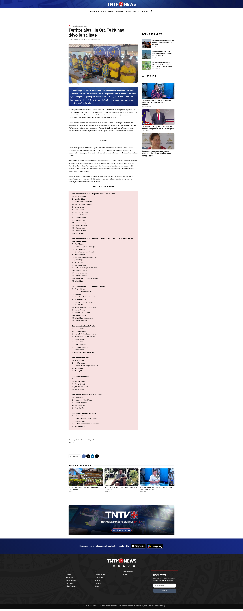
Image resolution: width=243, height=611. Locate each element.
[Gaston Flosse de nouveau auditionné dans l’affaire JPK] (122, 476)
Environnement (146, 123)
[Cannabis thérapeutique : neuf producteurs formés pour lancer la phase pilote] (146, 65)
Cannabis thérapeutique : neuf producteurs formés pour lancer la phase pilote (162, 64)
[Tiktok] (129, 566)
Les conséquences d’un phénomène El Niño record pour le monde (162, 53)
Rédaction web (73, 443)
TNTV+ (124, 574)
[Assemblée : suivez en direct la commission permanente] (86, 476)
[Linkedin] (92, 456)
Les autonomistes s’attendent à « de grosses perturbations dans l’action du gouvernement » (156, 153)
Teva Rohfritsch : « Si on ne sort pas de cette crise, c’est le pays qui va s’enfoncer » (156, 102)
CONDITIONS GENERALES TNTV (130, 606)
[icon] (69, 26)
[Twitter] (119, 566)
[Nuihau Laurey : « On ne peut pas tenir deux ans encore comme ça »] (157, 476)
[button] (151, 11)
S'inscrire (165, 591)
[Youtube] (134, 566)
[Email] (97, 456)
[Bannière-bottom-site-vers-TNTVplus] (121, 535)
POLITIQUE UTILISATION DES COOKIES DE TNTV (151, 606)
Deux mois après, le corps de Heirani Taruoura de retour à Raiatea (163, 42)
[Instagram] (114, 566)
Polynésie (75, 26)
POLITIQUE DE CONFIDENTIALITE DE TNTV (110, 606)
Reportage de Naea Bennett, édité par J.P (81, 440)
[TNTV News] (121, 561)
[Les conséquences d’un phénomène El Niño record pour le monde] (146, 54)
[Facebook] (84, 456)
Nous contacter (127, 572)
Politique (83, 26)
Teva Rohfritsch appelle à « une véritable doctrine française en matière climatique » (158, 128)
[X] (88, 456)
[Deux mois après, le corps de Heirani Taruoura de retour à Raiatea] (146, 43)
